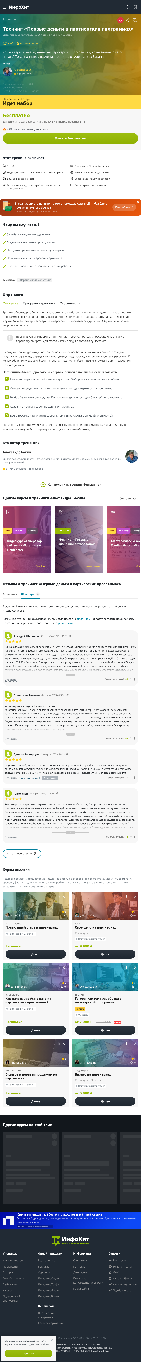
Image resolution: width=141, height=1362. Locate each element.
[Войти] (135, 7)
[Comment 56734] (67, 695)
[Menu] (4, 7)
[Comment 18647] (57, 793)
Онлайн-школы (13, 1278)
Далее (35, 954)
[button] (70, 485)
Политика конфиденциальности (88, 1280)
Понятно (28, 1353)
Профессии (10, 1266)
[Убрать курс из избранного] (120, 20)
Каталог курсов (13, 1260)
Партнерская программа (46, 1315)
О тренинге (10, 594)
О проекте (80, 1260)
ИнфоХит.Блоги (48, 1296)
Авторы (8, 1272)
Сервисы (44, 1272)
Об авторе (30, 594)
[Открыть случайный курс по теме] (135, 20)
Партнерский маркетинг (35, 280)
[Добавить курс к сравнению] (113, 20)
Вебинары (10, 1284)
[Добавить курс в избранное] (65, 896)
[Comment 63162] (70, 636)
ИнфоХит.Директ (49, 1290)
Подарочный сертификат (11, 1298)
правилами (84, 619)
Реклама (43, 1266)
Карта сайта (81, 1288)
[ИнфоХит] (19, 7)
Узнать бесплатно (70, 138)
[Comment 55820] (67, 754)
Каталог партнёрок (50, 1323)
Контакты (79, 1266)
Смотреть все (128, 498)
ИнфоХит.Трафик (49, 1284)
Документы (80, 1272)
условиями (65, 623)
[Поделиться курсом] (128, 20)
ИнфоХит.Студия (49, 1278)
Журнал (8, 1290)
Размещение (46, 1260)
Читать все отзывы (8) (22, 853)
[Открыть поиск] (127, 7)
